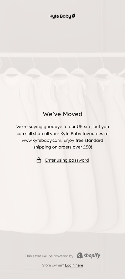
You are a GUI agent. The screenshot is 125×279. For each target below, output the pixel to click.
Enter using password (67, 160)
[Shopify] (86, 256)
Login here (74, 265)
